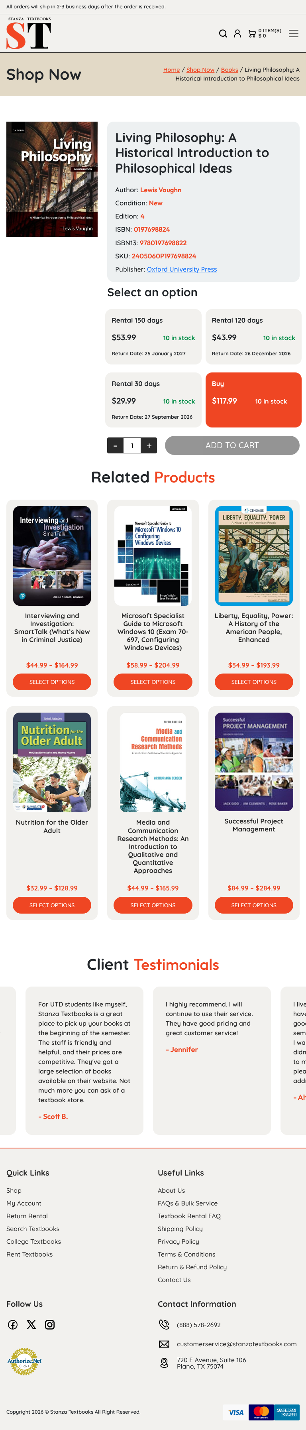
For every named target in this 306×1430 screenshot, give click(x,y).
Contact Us (174, 1280)
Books (229, 69)
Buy (218, 384)
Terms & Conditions (186, 1254)
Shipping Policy (180, 1229)
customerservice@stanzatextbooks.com (237, 1344)
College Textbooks (33, 1241)
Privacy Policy (178, 1241)
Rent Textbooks (29, 1254)
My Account (23, 1203)
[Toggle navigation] (294, 33)
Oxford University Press (182, 269)
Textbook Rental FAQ (189, 1216)
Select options (52, 681)
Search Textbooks (32, 1229)
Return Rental (27, 1216)
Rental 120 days (237, 320)
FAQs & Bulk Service (188, 1203)
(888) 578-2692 (199, 1325)
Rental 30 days (136, 384)
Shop (14, 1190)
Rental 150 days (137, 320)
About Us (171, 1190)
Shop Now (200, 69)
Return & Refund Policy (192, 1267)
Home (171, 69)
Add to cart (232, 445)
